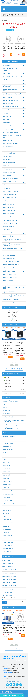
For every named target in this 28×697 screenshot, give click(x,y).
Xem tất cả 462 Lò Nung (14, 649)
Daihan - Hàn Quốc (8, 504)
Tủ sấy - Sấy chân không (10, 100)
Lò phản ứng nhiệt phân (10, 303)
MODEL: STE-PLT (19, 630)
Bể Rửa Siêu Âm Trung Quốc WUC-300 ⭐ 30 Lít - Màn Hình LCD (8, 628)
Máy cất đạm (7, 175)
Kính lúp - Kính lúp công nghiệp (10, 69)
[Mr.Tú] (14, 319)
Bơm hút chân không (9, 194)
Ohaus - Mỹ (6, 513)
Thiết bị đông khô (8, 204)
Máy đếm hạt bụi (8, 156)
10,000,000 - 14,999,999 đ (9, 570)
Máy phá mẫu (7, 166)
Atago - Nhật (6, 497)
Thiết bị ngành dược (9, 271)
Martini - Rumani (8, 542)
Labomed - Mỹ (7, 529)
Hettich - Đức (7, 462)
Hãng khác (6, 526)
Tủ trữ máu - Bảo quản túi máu (12, 94)
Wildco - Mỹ (6, 475)
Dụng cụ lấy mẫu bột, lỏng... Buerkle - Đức (11, 244)
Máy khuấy (6, 123)
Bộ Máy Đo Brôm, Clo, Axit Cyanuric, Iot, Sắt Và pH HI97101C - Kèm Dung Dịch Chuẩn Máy (8, 346)
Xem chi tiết (9, 44)
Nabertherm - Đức (8, 449)
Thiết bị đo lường (8, 213)
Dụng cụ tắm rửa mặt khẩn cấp (12, 249)
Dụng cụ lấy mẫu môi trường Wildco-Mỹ (12, 240)
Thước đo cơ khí (8, 252)
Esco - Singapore (8, 545)
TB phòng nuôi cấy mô (9, 198)
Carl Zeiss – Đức (7, 551)
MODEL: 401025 (19, 52)
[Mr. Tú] (14, 315)
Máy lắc (5, 113)
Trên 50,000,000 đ (7, 592)
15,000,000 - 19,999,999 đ (9, 573)
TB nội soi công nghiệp (10, 217)
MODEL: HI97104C (20, 353)
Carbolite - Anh (7, 520)
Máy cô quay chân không (10, 191)
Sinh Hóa (5, 407)
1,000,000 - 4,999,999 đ (8, 563)
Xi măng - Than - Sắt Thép (10, 132)
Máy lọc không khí (9, 258)
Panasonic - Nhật (8, 494)
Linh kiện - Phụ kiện (9, 255)
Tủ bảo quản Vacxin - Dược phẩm (11, 90)
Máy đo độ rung (8, 185)
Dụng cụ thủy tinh (8, 236)
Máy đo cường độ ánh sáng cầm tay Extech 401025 (20, 48)
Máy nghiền (6, 159)
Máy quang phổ (8, 169)
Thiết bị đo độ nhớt (9, 207)
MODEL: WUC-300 (7, 632)
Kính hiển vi (6, 65)
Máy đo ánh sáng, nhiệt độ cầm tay (7, 47)
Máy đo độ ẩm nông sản (10, 178)
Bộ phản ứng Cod (8, 226)
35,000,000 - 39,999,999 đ (9, 586)
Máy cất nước (7, 119)
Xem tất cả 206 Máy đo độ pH (14, 369)
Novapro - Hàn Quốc (9, 436)
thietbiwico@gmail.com (13, 670)
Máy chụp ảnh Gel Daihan (10, 143)
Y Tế (4, 404)
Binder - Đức (6, 459)
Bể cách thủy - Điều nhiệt (10, 107)
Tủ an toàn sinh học (9, 110)
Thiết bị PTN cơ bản (8, 280)
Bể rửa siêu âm (7, 86)
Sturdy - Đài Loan (8, 507)
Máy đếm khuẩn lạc (9, 153)
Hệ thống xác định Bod (10, 220)
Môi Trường (6, 414)
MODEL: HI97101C (8, 352)
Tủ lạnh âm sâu (7, 97)
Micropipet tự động (9, 233)
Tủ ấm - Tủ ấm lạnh (8, 103)
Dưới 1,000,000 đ (6, 560)
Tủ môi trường (7, 140)
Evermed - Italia (7, 481)
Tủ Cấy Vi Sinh (7, 116)
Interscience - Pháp (8, 535)
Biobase (5, 516)
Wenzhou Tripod (8, 548)
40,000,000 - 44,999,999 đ (9, 589)
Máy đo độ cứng (8, 129)
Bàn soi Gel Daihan (8, 146)
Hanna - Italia (7, 484)
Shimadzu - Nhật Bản (9, 491)
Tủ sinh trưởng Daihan (10, 126)
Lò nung (5, 79)
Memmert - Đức (7, 465)
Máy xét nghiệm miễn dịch (11, 300)
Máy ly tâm (6, 73)
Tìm (4, 602)
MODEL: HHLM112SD (6, 51)
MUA (11, 54)
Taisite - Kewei (7, 510)
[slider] (2, 599)
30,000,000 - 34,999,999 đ (9, 582)
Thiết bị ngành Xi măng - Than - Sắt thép (13, 287)
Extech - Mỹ (6, 478)
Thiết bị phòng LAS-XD (9, 274)
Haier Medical (7, 446)
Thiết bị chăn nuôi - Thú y (10, 277)
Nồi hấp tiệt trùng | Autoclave (12, 76)
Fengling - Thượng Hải (9, 523)
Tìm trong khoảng (7, 595)
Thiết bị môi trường (9, 210)
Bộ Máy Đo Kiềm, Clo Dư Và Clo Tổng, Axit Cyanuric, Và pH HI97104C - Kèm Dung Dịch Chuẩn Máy (19, 347)
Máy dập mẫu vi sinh (9, 150)
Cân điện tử (6, 83)
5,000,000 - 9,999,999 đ (8, 566)
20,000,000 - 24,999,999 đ (9, 576)
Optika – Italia (7, 488)
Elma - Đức (6, 452)
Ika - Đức (5, 456)
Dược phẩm (6, 410)
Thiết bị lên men (8, 201)
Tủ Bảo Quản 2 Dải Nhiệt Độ (11, 265)
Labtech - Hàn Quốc (9, 500)
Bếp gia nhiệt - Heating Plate (11, 261)
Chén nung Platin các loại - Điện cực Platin (20, 627)
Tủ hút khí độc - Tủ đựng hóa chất (12, 136)
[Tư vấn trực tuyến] (14, 311)
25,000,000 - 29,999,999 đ (9, 579)
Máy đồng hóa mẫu (9, 162)
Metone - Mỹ (6, 472)
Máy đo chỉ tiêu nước (9, 182)
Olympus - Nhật (7, 539)
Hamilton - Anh (7, 440)
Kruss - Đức (6, 468)
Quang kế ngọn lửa (9, 172)
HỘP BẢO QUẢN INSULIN (9, 292)
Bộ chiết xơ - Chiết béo (10, 223)
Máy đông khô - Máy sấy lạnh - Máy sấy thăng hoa (13, 295)
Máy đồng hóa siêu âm (9, 268)
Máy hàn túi (6, 188)
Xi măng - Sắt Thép (8, 417)
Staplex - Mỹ (6, 532)
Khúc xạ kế (6, 229)
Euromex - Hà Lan (8, 443)
